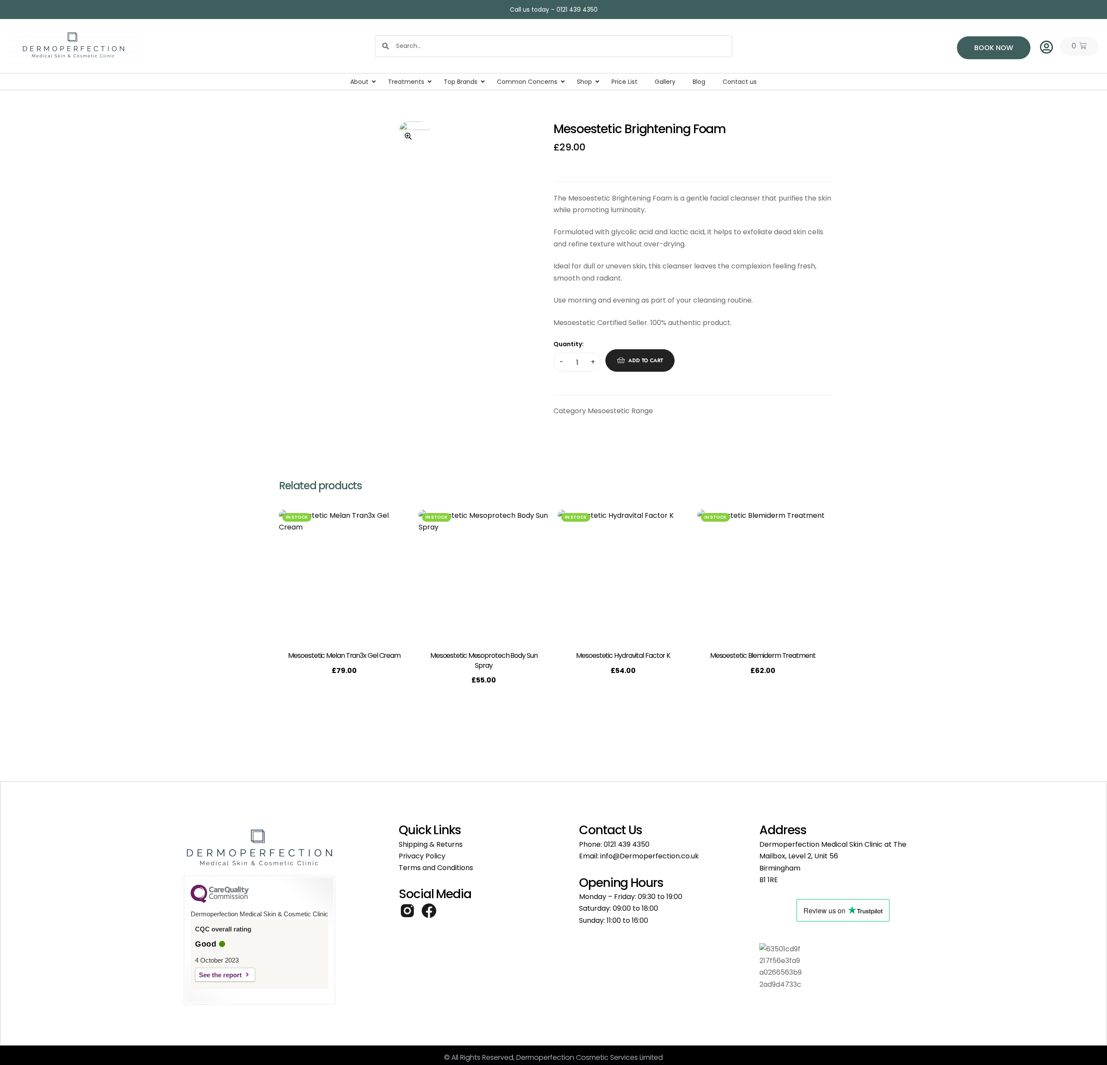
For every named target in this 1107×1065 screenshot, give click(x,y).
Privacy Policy (422, 856)
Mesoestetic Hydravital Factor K (623, 655)
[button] (408, 136)
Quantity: (569, 344)
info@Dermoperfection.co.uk (649, 856)
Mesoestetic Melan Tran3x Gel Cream (344, 655)
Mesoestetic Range (620, 411)
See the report (220, 975)
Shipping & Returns (431, 844)
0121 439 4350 (626, 844)
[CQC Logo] (220, 900)
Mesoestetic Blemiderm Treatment (763, 655)
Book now (993, 48)
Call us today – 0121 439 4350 (554, 9)
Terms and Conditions (436, 868)
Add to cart (645, 360)
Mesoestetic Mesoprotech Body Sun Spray (484, 660)
